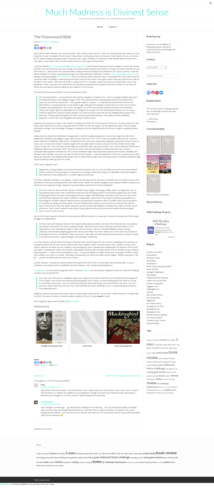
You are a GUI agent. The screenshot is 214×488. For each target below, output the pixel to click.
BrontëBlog (151, 275)
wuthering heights (168, 393)
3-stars (149, 340)
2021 (166, 348)
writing (158, 393)
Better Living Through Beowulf (159, 266)
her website (74, 301)
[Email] (50, 48)
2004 (56, 365)
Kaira (48, 480)
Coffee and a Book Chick (156, 280)
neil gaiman (151, 379)
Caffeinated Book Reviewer (157, 278)
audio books (162, 352)
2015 (149, 348)
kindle (161, 375)
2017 (157, 347)
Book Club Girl (152, 269)
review (151, 383)
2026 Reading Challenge (160, 222)
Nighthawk (151, 300)
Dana (57, 42)
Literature (43, 365)
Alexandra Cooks (153, 258)
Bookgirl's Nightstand (155, 272)
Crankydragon (47, 402)
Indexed (150, 292)
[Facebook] (38, 48)
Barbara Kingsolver (76, 66)
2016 (153, 348)
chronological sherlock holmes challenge (51, 457)
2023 (170, 348)
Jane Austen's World (154, 295)
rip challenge (163, 383)
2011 (174, 344)
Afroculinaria (152, 255)
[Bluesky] (35, 48)
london (167, 376)
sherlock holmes (153, 390)
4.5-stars (171, 340)
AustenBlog (151, 261)
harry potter (158, 365)
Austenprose (152, 263)
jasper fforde (171, 372)
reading (158, 379)
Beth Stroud (39, 376)
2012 (178, 345)
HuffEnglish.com (153, 289)
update (167, 390)
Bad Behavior (5, 484)
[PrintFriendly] (47, 48)
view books (171, 237)
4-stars (163, 339)
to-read (161, 390)
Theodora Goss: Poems (156, 320)
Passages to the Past (155, 306)
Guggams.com (152, 286)
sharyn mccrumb (164, 387)
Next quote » (152, 121)
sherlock (174, 387)
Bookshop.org (152, 47)
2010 (170, 345)
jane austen (160, 371)
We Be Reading (153, 323)
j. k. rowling (144, 457)
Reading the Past (153, 312)
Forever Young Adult (155, 283)
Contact (112, 27)
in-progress (169, 369)
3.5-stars (155, 340)
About (100, 27)
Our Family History (154, 303)
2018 (162, 348)
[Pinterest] (41, 48)
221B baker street (160, 345)
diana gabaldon (165, 362)
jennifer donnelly (152, 376)
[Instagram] (44, 48)
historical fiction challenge (160, 366)
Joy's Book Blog (153, 298)
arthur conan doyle (136, 454)
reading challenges (169, 379)
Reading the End (153, 309)
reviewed (86, 270)
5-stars (71, 453)
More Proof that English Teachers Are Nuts (123, 376)
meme (174, 375)
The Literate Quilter (154, 317)
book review (166, 452)
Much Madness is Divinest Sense (107, 11)
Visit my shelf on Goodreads (158, 194)
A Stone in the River (154, 252)
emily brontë (83, 457)
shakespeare (152, 386)
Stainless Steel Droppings (157, 315)
